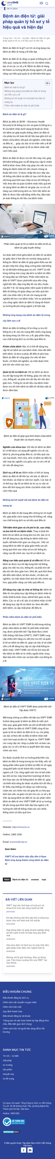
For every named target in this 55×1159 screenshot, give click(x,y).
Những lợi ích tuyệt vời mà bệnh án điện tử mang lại (24, 100)
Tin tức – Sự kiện (11, 1055)
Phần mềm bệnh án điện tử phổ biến (21, 105)
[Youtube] (30, 1150)
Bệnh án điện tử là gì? (14, 87)
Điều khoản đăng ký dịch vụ (16, 997)
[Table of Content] (47, 83)
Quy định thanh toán (12, 1011)
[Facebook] (23, 1150)
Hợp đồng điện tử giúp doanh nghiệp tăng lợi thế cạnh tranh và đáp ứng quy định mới (27, 933)
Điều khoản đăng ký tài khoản (16, 1015)
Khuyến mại (8, 1074)
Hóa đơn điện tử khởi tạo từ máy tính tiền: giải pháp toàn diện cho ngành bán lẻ (27, 946)
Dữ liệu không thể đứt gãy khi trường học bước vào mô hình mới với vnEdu (27, 919)
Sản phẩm (7, 1069)
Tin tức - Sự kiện (21, 38)
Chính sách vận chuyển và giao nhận (20, 1002)
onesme (35, 879)
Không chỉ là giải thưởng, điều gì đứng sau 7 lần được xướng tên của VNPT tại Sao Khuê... (26, 960)
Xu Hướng (8, 1064)
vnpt (44, 879)
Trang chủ (7, 38)
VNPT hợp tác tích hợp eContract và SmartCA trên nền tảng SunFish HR (25, 906)
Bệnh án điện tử (20, 879)
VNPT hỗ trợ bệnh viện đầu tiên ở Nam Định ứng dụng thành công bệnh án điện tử (27, 860)
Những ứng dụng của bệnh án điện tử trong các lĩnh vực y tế (25, 93)
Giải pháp (7, 1060)
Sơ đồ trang (8, 1078)
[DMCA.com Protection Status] (11, 1133)
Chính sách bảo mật (12, 1006)
